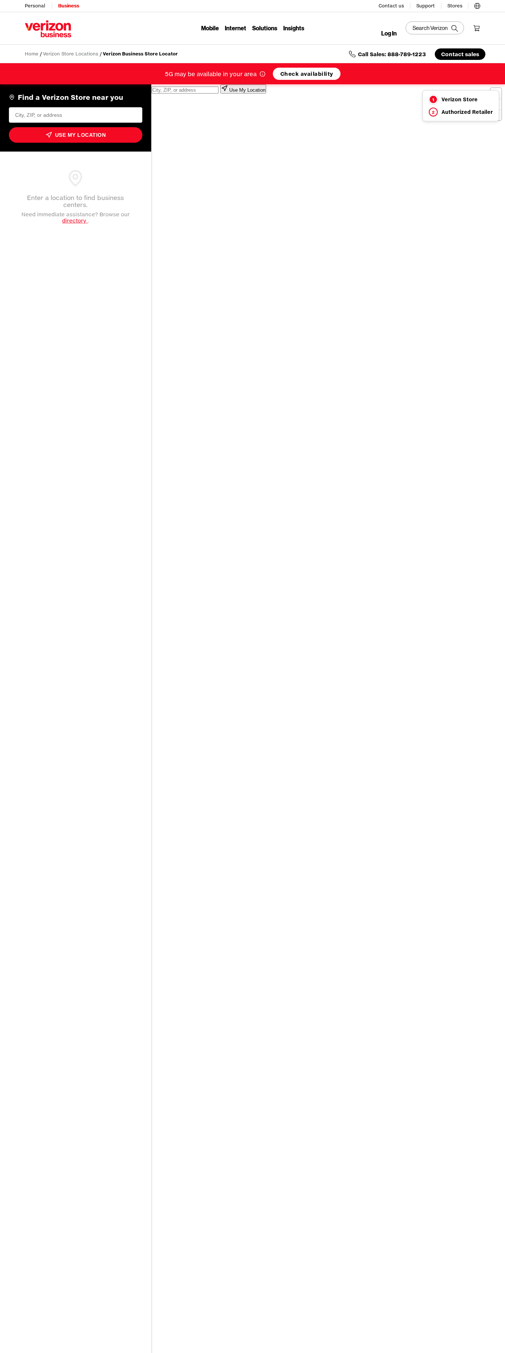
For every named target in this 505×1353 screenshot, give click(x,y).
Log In (389, 33)
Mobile (210, 27)
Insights (293, 27)
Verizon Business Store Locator (140, 54)
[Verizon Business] (48, 28)
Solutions (264, 27)
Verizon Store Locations (70, 54)
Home (31, 54)
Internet (235, 27)
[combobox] (75, 115)
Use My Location (80, 135)
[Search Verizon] (435, 27)
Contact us (391, 6)
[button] (477, 5)
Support (425, 6)
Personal (35, 6)
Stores (454, 6)
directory (75, 220)
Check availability (306, 74)
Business (68, 6)
